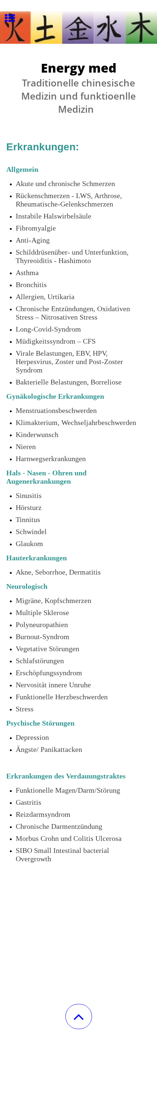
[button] (78, 1016)
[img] (78, 27)
